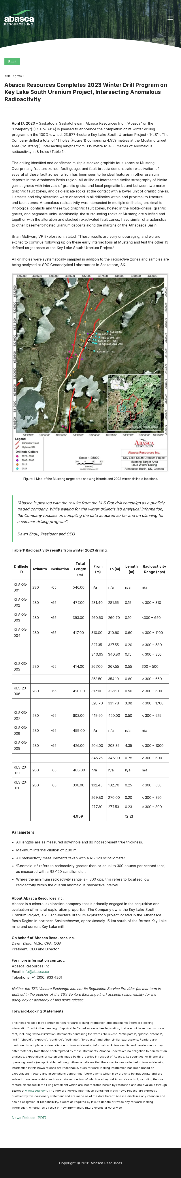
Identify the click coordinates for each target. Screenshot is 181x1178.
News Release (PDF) (29, 1117)
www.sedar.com (36, 1090)
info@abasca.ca (36, 971)
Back (12, 61)
